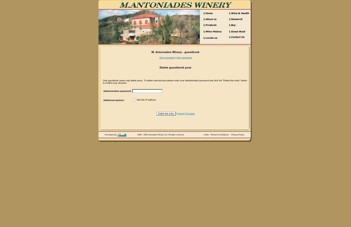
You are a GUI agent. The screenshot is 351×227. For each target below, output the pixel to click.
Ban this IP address (146, 100)
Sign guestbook (184, 57)
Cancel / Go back (186, 113)
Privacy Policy (237, 135)
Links (206, 135)
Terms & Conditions (219, 135)
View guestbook (167, 57)
